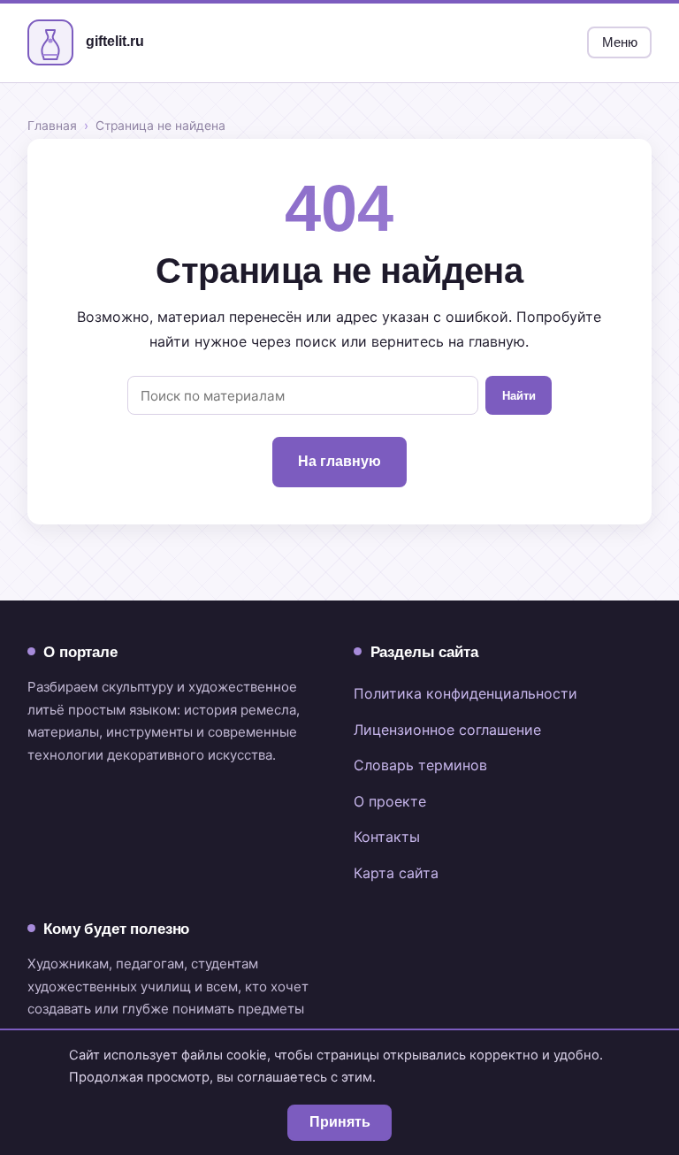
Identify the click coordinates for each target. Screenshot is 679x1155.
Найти (519, 395)
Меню (619, 42)
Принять (339, 1121)
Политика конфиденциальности (465, 693)
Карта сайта (396, 873)
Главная (52, 126)
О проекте (390, 801)
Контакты (387, 836)
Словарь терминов (420, 765)
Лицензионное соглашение (447, 729)
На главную (339, 461)
